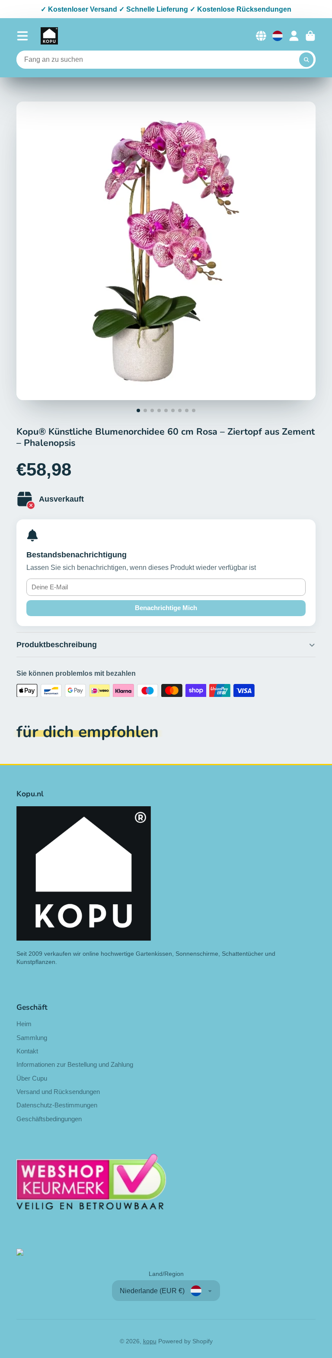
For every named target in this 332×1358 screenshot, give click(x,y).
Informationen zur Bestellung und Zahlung (74, 1064)
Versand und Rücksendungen (58, 1091)
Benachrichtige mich (166, 607)
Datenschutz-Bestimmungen (56, 1105)
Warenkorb (310, 36)
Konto (294, 36)
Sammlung (31, 1037)
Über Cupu (31, 1078)
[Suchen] (306, 59)
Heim (24, 1023)
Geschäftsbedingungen (49, 1119)
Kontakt (27, 1051)
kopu (149, 1341)
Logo (49, 36)
